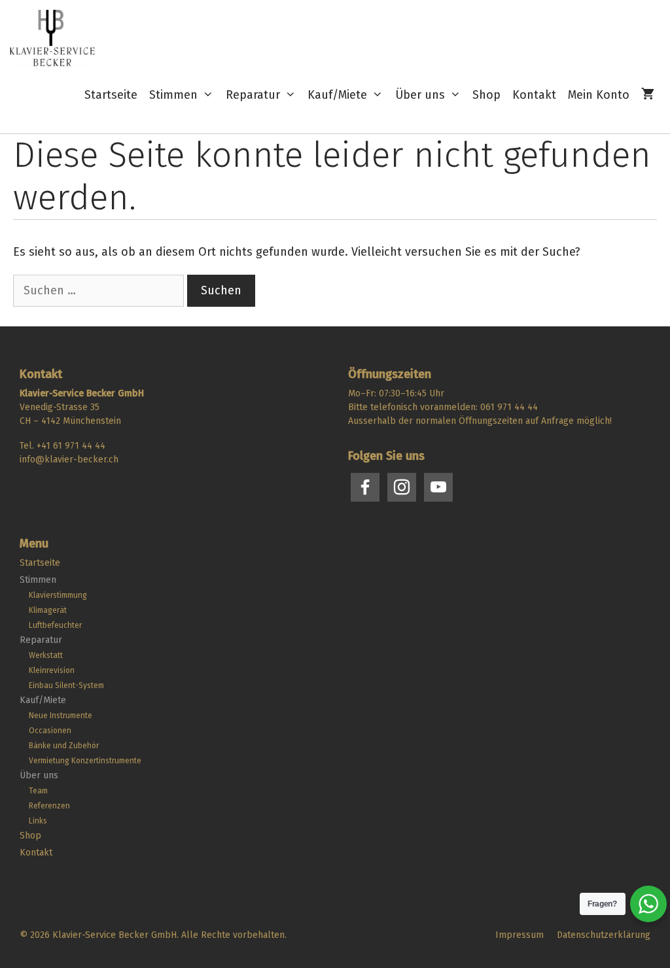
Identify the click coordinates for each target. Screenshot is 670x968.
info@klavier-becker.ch (69, 459)
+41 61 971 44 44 (71, 445)
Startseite (110, 95)
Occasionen (50, 730)
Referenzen (49, 805)
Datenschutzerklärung (603, 935)
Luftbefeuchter (55, 625)
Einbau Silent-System (66, 685)
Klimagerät (48, 610)
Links (38, 820)
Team (38, 790)
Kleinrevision (52, 670)
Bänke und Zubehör (64, 745)
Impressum (519, 935)
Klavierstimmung (58, 595)
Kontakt (534, 95)
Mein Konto (598, 95)
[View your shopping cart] (647, 95)
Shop (486, 95)
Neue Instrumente (60, 715)
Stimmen (173, 95)
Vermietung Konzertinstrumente (85, 760)
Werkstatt (46, 655)
